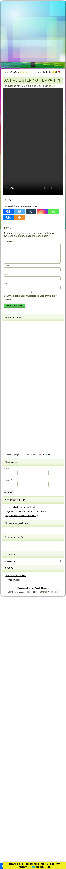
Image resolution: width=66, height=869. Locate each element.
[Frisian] (23, 354)
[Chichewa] (12, 339)
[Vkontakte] (8, 217)
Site (5, 283)
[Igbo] (12, 374)
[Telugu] (6, 440)
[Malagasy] (23, 394)
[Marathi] (6, 404)
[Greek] (23, 359)
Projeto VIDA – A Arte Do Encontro (20, 516)
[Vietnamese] (17, 445)
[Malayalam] (6, 400)
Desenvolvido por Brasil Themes (33, 588)
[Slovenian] (17, 425)
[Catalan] (23, 334)
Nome (7, 265)
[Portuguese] (6, 415)
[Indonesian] (17, 374)
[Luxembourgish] (12, 394)
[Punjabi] (12, 415)
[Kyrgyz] (6, 389)
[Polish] (23, 410)
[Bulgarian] (17, 334)
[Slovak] (12, 425)
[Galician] (6, 359)
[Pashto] (12, 410)
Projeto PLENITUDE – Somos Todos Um (23, 511)
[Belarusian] (23, 329)
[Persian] (17, 410)
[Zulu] (23, 450)
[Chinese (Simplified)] (17, 339)
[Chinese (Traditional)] (23, 339)
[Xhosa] (6, 450)
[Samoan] (23, 425)
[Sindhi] (23, 420)
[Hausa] (17, 364)
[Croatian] (12, 344)
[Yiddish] (12, 450)
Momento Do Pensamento (17, 507)
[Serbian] (6, 420)
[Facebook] (8, 211)
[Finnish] (12, 354)
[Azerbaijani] (12, 329)
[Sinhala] (6, 425)
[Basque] (17, 329)
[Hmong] (17, 369)
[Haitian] (12, 364)
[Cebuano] (6, 339)
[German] (17, 359)
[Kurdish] (23, 384)
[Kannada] (23, 379)
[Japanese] (12, 379)
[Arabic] (23, 324)
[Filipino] (6, 354)
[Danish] (23, 344)
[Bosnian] (12, 334)
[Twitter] (19, 211)
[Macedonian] (17, 394)
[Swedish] (12, 435)
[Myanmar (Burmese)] (17, 404)
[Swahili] (6, 435)
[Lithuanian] (6, 394)
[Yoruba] (17, 450)
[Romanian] (17, 415)
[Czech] (17, 344)
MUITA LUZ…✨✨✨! (17, 72)
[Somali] (12, 430)
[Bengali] (6, 334)
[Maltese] (17, 400)
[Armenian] (6, 329)
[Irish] (23, 374)
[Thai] (12, 440)
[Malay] (12, 400)
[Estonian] (23, 349)
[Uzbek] (12, 445)
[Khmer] (12, 384)
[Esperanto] (17, 349)
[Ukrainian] (23, 440)
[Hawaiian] (23, 364)
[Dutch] (6, 349)
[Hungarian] (23, 369)
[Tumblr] (31, 211)
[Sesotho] (17, 420)
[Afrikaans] (6, 324)
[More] (19, 217)
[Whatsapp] (53, 211)
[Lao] (12, 389)
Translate (46, 454)
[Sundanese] (23, 430)
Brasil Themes (34, 596)
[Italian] (6, 379)
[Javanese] (17, 379)
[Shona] (12, 420)
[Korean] (17, 384)
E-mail (7, 274)
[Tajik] (17, 435)
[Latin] (17, 389)
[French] (17, 354)
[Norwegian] (6, 410)
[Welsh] (23, 445)
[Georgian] (12, 359)
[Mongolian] (12, 404)
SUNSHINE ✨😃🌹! (49, 72)
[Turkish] (17, 440)
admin (52, 86)
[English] (12, 349)
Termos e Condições (14, 580)
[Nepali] (23, 404)
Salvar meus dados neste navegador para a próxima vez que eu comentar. (31, 298)
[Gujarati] (6, 364)
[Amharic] (17, 324)
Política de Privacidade (15, 575)
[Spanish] (17, 430)
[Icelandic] (6, 374)
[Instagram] (42, 211)
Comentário (9, 242)
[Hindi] (12, 369)
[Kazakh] (6, 384)
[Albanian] (12, 324)
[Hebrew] (6, 369)
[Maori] (23, 400)
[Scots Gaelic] (6, 430)
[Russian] (23, 415)
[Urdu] (6, 445)
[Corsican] (6, 344)
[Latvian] (23, 389)
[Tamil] (23, 435)
